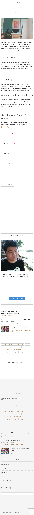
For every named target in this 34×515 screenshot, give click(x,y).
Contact (17, 12)
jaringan (5, 347)
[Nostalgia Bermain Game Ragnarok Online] (5, 329)
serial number (6, 352)
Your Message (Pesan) (7, 164)
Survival (15, 352)
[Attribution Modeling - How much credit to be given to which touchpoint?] (13, 311)
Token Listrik (23, 352)
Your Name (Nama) (9, 134)
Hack (2, 476)
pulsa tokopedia (7, 349)
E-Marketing (4, 315)
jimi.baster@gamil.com (7, 127)
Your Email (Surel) (8, 144)
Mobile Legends (26, 347)
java (11, 347)
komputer (17, 347)
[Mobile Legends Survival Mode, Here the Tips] (10, 319)
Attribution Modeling (8, 344)
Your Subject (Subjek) (6, 154)
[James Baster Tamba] (9, 399)
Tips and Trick (12, 323)
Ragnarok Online (18, 349)
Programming (5, 480)
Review (6, 323)
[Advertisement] (17, 212)
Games (3, 323)
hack (27, 344)
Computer (4, 464)
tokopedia (5, 355)
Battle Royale (19, 344)
